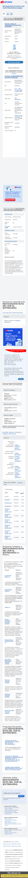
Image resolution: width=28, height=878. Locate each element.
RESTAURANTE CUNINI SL (8, 590)
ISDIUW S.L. (7, 607)
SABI (14, 811)
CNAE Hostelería (8, 821)
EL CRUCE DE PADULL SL (8, 576)
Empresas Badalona (8, 830)
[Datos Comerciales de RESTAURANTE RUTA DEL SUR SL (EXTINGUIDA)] (8, 14)
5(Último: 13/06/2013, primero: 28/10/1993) (18, 447)
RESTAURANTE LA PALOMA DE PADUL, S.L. (9, 641)
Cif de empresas (16, 807)
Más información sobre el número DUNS (18, 90)
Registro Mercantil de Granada (19, 116)
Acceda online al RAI (8, 811)
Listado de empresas (9, 808)
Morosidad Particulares (9, 812)
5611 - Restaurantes (17, 98)
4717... (16, 88)
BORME (16, 812)
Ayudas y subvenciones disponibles (11, 810)
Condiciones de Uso (7, 843)
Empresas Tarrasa (8, 831)
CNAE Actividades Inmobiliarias (10, 820)
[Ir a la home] (6, 2)
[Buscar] (26, 2)
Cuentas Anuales (8, 813)
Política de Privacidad (16, 843)
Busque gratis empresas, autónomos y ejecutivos (12, 798)
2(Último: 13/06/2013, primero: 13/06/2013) (18, 475)
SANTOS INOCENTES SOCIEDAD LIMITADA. (7, 621)
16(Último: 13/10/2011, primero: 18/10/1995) (18, 459)
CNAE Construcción (8, 818)
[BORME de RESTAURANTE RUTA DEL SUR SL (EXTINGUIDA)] (11, 14)
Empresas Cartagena (17, 830)
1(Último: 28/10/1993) (18, 454)
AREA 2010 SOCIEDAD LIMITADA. (7, 681)
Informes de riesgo (8, 807)
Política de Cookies (6, 846)
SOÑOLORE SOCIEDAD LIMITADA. (7, 695)
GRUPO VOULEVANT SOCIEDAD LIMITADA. (9, 712)
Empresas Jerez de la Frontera (10, 832)
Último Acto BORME (7, 227)
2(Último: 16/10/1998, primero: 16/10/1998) (18, 468)
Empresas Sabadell (8, 833)
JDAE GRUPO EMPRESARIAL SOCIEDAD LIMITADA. (8, 661)
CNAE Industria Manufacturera (10, 822)
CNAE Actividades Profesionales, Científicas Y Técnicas (13, 824)
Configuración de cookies (16, 846)
